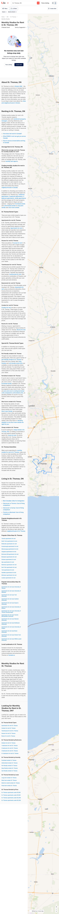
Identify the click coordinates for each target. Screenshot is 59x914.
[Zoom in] (56, 907)
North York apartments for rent (9, 541)
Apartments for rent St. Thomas (10, 725)
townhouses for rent (15, 274)
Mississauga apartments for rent (10, 549)
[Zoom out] (56, 909)
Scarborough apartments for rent (10, 546)
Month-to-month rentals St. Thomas (11, 783)
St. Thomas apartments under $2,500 (11, 800)
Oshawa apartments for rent (9, 559)
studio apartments (20, 198)
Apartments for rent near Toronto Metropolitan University (10, 615)
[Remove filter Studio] (6, 12)
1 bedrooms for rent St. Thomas (10, 745)
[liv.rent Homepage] (4, 3)
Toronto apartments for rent (9, 538)
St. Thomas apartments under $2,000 (11, 797)
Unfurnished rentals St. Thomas (10, 763)
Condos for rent (6, 307)
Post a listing (45, 3)
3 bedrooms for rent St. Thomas (10, 750)
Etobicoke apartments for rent (9, 543)
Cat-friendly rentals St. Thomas (9, 770)
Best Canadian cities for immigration (13, 501)
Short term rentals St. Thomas (9, 780)
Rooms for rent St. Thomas (8, 736)
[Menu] (54, 3)
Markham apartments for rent (9, 564)
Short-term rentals (7, 411)
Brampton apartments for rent (9, 556)
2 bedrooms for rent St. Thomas (10, 748)
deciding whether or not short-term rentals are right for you (13, 422)
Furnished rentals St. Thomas (9, 760)
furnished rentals (20, 204)
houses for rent (17, 243)
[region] (43, 464)
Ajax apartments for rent (8, 562)
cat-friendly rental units (16, 363)
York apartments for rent (8, 570)
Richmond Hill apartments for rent (10, 554)
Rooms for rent (21, 329)
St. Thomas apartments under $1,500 (11, 795)
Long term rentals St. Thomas (9, 777)
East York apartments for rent (9, 567)
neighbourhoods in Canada (10, 187)
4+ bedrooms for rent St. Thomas (10, 753)
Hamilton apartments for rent (9, 572)
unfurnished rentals (10, 205)
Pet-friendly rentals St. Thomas (9, 765)
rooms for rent (12, 435)
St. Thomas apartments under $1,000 (11, 792)
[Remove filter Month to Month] (16, 12)
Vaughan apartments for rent (9, 551)
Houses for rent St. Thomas (8, 733)
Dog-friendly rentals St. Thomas (10, 768)
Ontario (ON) (18, 86)
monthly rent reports (11, 161)
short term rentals (14, 207)
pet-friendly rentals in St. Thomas (11, 359)
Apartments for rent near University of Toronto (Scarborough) (11, 611)
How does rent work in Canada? (12, 133)
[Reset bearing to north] (56, 911)
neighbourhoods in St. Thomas (16, 531)
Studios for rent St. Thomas (8, 743)
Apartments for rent (16, 228)
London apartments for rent (8, 577)
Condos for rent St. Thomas (9, 728)
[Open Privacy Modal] (7, 3)
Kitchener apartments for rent (9, 575)
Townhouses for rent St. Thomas (10, 730)
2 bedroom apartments (16, 196)
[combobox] (12, 3)
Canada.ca (11, 655)
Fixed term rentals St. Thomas (9, 785)
